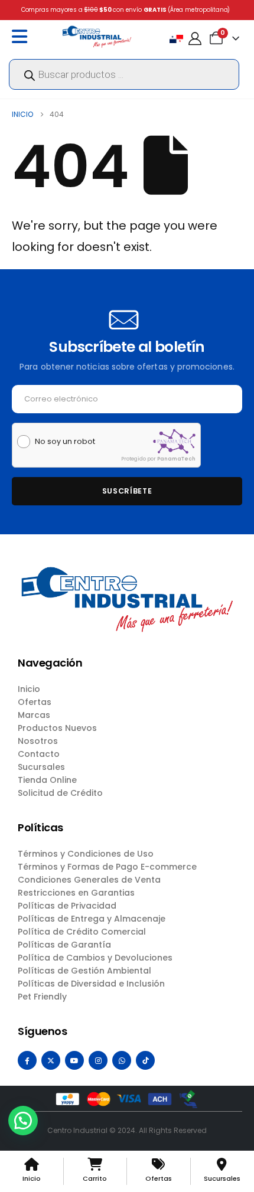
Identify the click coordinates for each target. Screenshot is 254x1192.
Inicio (29, 689)
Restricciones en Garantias (76, 893)
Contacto (39, 754)
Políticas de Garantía (64, 945)
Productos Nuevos (57, 728)
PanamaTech (176, 458)
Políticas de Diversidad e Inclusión (91, 983)
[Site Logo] (96, 36)
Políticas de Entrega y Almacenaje (91, 919)
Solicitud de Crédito (60, 793)
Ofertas (34, 702)
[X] (50, 1060)
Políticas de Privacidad (67, 906)
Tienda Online (47, 780)
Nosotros (38, 741)
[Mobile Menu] (22, 36)
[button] (23, 1120)
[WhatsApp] (121, 1060)
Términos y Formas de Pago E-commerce (107, 867)
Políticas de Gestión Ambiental (84, 971)
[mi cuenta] (195, 39)
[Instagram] (98, 1060)
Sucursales (41, 767)
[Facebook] (27, 1060)
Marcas (34, 715)
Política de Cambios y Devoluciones (95, 958)
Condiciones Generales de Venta (89, 880)
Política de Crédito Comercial (82, 932)
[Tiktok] (145, 1060)
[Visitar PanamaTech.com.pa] (174, 441)
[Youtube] (74, 1060)
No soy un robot (65, 441)
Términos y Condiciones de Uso (86, 854)
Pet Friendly (42, 996)
